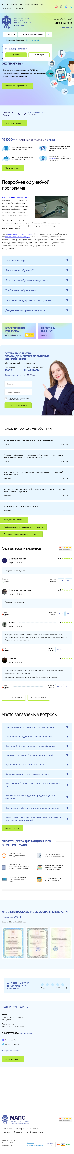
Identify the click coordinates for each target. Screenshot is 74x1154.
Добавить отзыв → (14, 697)
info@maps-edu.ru (10, 1051)
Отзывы (34, 4)
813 (60, 687)
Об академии (12, 4)
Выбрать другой (32, 40)
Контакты (20, 9)
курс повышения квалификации (19, 234)
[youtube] (56, 7)
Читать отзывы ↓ (13, 168)
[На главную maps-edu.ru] (16, 22)
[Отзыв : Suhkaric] (5, 650)
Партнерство (7, 9)
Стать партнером (21, 1129)
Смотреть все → (38, 697)
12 (69, 687)
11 (69, 649)
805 (61, 649)
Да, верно (16, 55)
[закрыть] (50, 46)
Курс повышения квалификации (14, 197)
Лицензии (24, 4)
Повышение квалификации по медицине (21, 534)
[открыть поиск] (49, 34)
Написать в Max (10, 1040)
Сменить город (39, 55)
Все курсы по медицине (14, 520)
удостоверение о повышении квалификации (37, 73)
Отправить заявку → (14, 123)
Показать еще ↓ (12, 828)
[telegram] (71, 6)
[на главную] (2, 4)
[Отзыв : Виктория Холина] (5, 581)
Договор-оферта (36, 1132)
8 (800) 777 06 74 (63, 23)
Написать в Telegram (12, 1044)
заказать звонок (66, 27)
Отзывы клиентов (21, 1132)
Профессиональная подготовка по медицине (23, 527)
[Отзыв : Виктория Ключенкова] (5, 614)
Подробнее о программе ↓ (17, 86)
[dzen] (61, 6)
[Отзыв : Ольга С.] (5, 687)
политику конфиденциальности (19, 398)
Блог (43, 4)
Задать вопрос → (13, 1059)
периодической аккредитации (17, 237)
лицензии (52, 158)
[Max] (66, 6)
